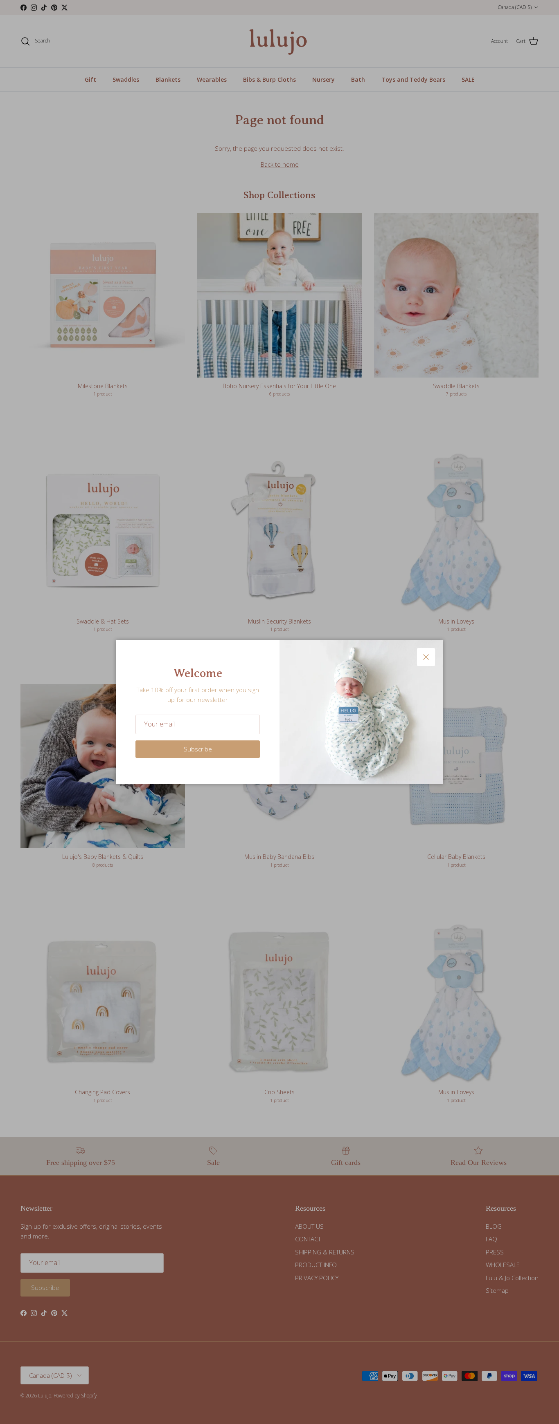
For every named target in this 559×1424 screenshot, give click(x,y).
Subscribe (198, 749)
